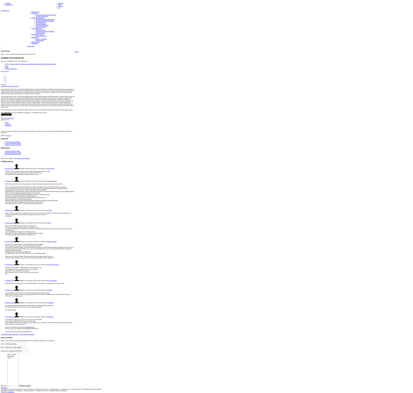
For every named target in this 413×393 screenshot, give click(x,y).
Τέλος (32, 334)
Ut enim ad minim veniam (12, 142)
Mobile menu (31, 46)
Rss (59, 8)
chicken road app (52, 241)
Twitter (60, 5)
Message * (4, 386)
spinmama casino (52, 181)
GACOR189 (50, 303)
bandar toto (50, 317)
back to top (4, 387)
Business (11, 118)
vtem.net (8, 135)
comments (11, 69)
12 (20, 334)
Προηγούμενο (10, 334)
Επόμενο (28, 334)
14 (23, 334)
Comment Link (9, 168)
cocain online (50, 168)
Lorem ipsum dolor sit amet (13, 143)
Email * (3, 347)
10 (18, 334)
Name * (3, 344)
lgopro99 (49, 290)
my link (49, 223)
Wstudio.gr (11, 392)
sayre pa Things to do (53, 264)
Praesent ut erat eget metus (13, 145)
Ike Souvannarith (52, 280)
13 (22, 334)
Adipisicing (8, 125)
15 (25, 334)
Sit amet (7, 124)
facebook (60, 3)
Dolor (6, 122)
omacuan (49, 210)
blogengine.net (29, 327)
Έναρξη (4, 334)
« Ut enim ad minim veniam (22, 158)
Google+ (60, 6)
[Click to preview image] (10, 86)
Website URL (5, 351)
